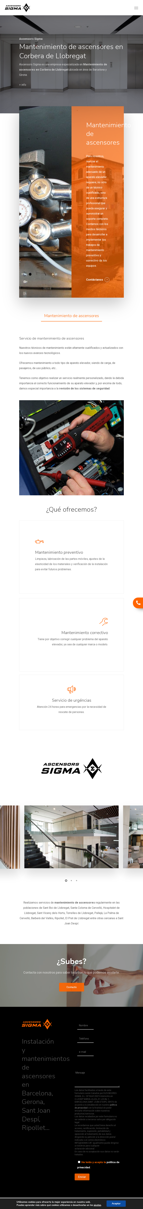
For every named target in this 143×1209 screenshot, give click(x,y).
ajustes (97, 1205)
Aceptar (116, 1203)
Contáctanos (94, 279)
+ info (22, 84)
